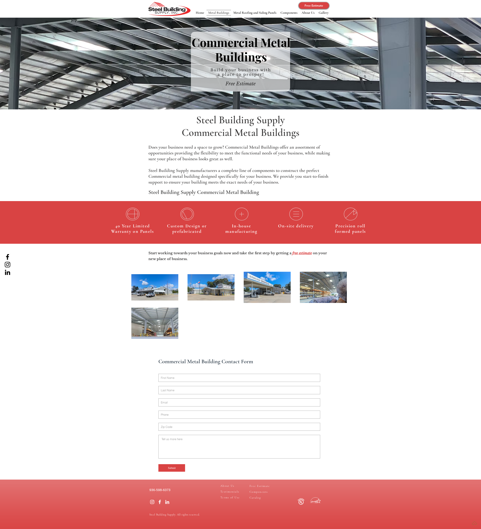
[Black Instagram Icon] (7, 264)
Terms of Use (230, 497)
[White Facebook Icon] (160, 502)
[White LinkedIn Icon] (167, 502)
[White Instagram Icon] (152, 502)
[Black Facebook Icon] (7, 257)
